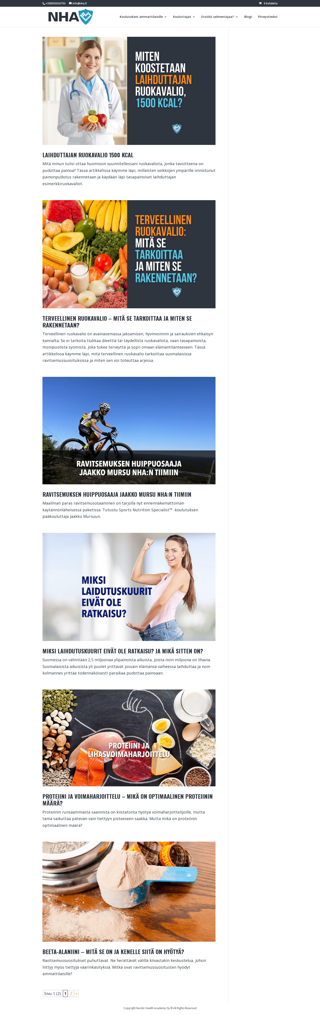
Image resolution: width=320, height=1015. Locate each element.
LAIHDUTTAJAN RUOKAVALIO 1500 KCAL (87, 155)
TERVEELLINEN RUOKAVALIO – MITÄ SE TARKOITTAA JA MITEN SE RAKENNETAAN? (117, 321)
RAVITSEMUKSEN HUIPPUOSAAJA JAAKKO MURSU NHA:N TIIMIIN (116, 494)
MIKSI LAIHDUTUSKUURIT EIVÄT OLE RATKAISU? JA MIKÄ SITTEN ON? (122, 651)
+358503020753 (55, 3)
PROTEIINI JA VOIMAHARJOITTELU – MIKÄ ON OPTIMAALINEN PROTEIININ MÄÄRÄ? (127, 799)
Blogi (248, 17)
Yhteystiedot (268, 17)
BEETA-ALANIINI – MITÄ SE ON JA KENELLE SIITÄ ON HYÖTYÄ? (113, 951)
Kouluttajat (182, 17)
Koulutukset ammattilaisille (141, 17)
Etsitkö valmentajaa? (217, 17)
